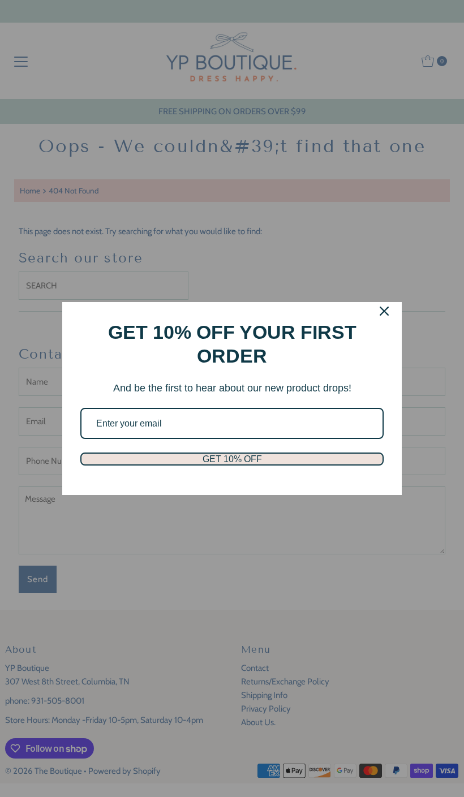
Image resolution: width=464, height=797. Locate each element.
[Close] (384, 311)
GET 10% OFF (232, 459)
